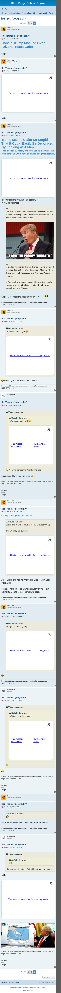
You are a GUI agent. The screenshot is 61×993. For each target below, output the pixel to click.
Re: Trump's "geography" (15, 35)
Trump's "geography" (14, 18)
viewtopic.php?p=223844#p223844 (17, 515)
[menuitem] (4, 8)
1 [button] (31, 23)
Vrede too (12, 412)
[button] (28, 23)
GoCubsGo (13, 328)
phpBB (20, 987)
